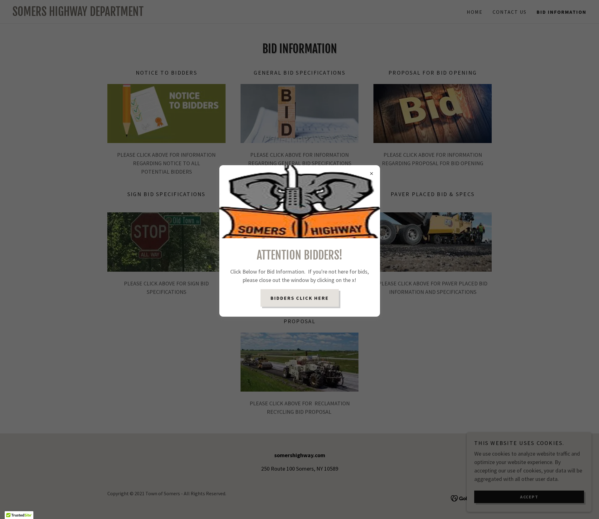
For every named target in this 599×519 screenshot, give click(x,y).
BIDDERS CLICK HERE (299, 298)
